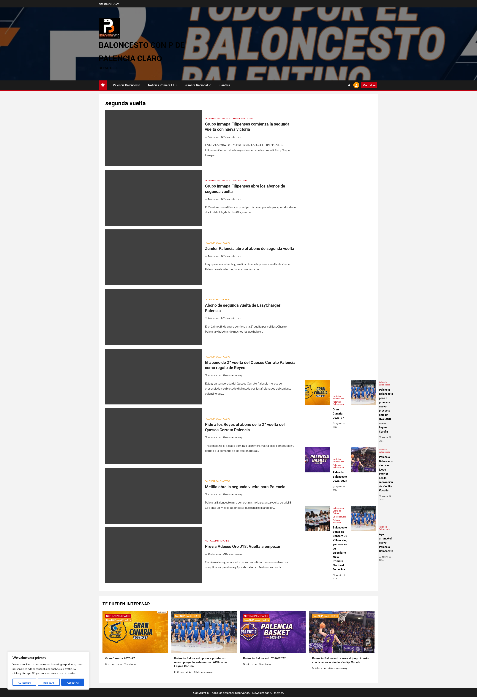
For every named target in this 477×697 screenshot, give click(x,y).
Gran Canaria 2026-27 (120, 658)
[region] (48, 671)
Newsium (258, 692)
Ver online (369, 85)
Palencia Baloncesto (126, 85)
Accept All (73, 682)
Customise (24, 682)
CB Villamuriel (339, 516)
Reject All (48, 682)
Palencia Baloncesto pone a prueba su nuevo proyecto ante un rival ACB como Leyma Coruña (200, 662)
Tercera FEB (240, 180)
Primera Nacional (196, 85)
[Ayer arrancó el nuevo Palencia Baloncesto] (363, 518)
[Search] (349, 85)
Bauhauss (131, 664)
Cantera (224, 85)
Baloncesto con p (232, 137)
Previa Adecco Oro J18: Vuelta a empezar (243, 546)
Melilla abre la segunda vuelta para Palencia (245, 487)
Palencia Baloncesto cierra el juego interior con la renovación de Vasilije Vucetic (341, 660)
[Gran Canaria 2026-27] (317, 392)
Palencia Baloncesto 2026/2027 (264, 658)
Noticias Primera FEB (162, 85)
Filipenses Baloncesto (218, 118)
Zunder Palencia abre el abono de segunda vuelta (249, 248)
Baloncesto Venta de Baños (338, 510)
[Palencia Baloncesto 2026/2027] (317, 459)
